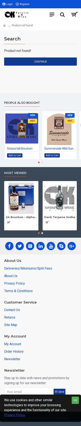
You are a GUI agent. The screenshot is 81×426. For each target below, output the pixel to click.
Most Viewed (15, 173)
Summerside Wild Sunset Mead (60, 148)
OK (75, 400)
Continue (40, 61)
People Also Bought (22, 103)
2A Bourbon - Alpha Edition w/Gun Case (21, 217)
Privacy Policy (14, 415)
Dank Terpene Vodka (59, 217)
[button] (39, 162)
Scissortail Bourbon (19, 148)
